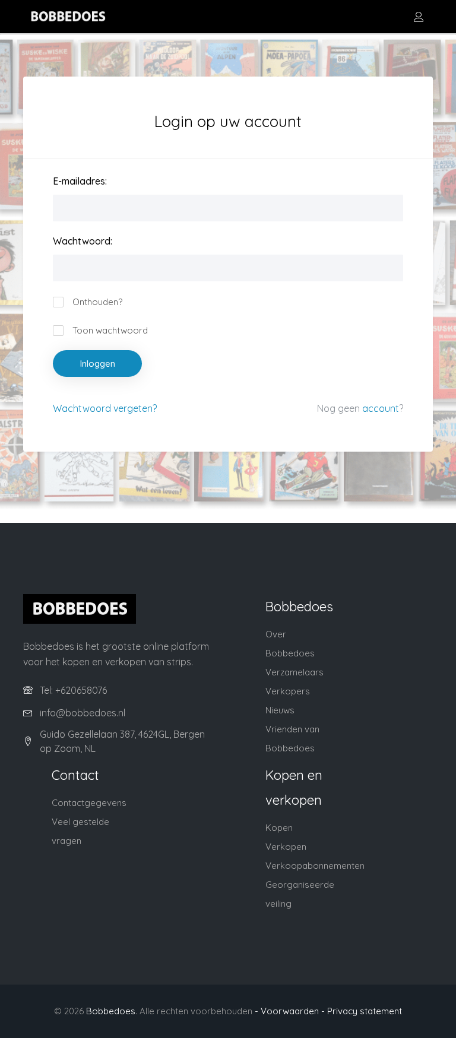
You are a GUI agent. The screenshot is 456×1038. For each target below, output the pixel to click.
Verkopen (285, 846)
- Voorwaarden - (290, 1011)
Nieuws (279, 710)
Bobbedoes (110, 1011)
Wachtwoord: (82, 241)
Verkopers (287, 691)
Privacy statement (364, 1011)
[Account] (418, 16)
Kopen (279, 827)
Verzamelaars (294, 672)
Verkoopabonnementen (315, 865)
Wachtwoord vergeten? (105, 408)
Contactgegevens (89, 802)
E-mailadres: (80, 181)
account (380, 408)
